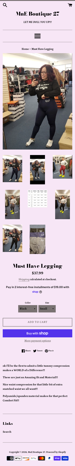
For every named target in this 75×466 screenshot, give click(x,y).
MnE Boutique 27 (37, 13)
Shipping (24, 279)
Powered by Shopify (56, 452)
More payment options (37, 340)
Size (47, 303)
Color (28, 303)
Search (7, 431)
